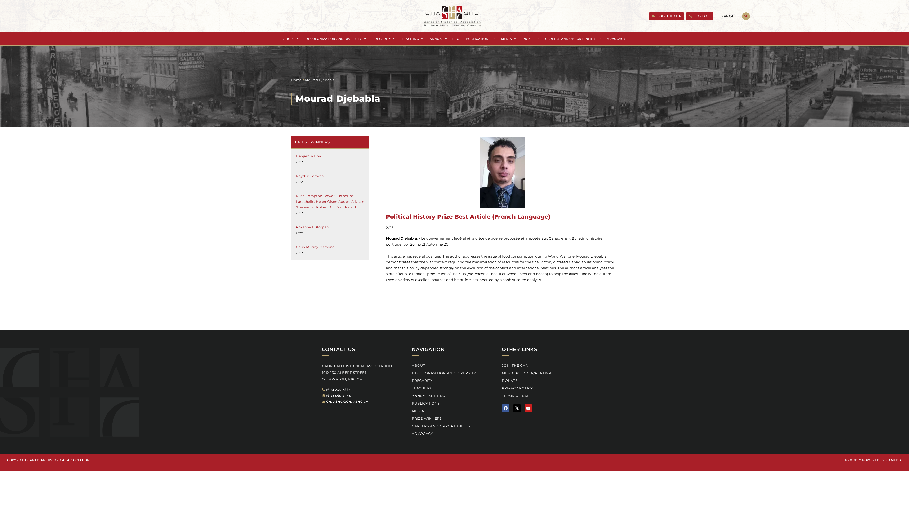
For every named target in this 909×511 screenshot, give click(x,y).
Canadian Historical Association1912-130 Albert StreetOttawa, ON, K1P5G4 (357, 372)
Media (506, 38)
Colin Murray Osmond (315, 247)
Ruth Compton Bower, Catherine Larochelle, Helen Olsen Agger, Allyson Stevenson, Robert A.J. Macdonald (330, 201)
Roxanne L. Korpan (312, 227)
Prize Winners (427, 418)
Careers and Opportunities (570, 38)
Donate (510, 381)
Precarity (382, 38)
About (289, 38)
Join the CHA (515, 365)
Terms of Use (516, 396)
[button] (746, 16)
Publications (478, 38)
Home (296, 80)
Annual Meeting (444, 38)
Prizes (528, 38)
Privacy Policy (517, 388)
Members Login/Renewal (528, 373)
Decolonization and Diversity (334, 38)
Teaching (410, 38)
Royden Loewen (310, 176)
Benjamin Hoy (308, 156)
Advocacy (616, 38)
